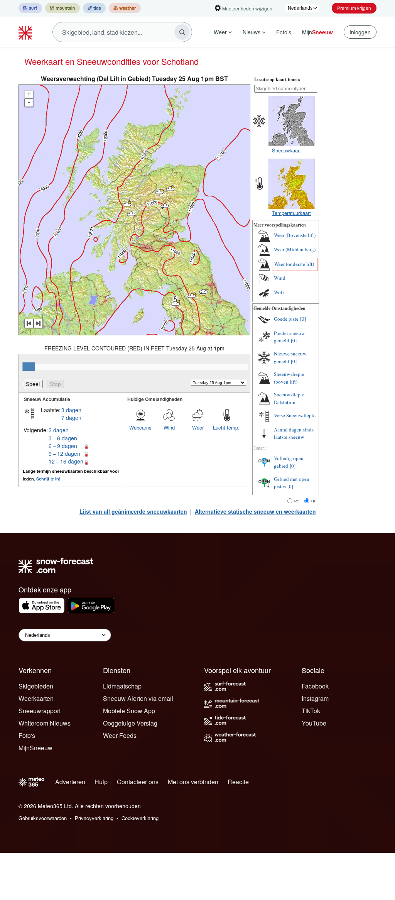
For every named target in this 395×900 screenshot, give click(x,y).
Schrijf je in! (48, 479)
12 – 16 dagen (66, 461)
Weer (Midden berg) (295, 249)
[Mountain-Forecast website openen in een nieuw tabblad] (62, 8)
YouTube (314, 723)
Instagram (315, 698)
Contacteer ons (138, 781)
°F (313, 501)
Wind (169, 427)
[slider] (28, 366)
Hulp (101, 781)
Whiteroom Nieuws (45, 723)
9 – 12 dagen (64, 453)
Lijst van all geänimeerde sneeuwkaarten (133, 511)
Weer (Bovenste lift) (295, 235)
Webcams (140, 427)
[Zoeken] (182, 32)
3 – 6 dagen (63, 438)
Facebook (315, 686)
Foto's (283, 32)
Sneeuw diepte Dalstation (289, 398)
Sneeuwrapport (40, 710)
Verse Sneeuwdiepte (295, 415)
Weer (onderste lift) (294, 264)
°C (296, 501)
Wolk (279, 292)
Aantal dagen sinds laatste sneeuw (294, 433)
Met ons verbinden (193, 781)
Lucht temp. (226, 427)
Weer (220, 32)
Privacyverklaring (94, 818)
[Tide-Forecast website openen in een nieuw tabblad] (94, 8)
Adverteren (70, 781)
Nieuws (251, 32)
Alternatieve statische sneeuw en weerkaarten (255, 511)
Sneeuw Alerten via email (138, 698)
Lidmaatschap (122, 686)
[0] (303, 318)
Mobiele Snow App (129, 710)
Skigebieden (36, 686)
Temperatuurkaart (291, 213)
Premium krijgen (354, 8)
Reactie (238, 781)
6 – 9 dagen (63, 446)
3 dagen (71, 410)
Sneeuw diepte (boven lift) (289, 377)
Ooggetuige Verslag (130, 723)
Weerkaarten (36, 698)
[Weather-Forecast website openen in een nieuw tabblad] (125, 8)
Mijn (317, 32)
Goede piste (286, 318)
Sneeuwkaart (286, 150)
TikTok (311, 710)
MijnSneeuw (35, 747)
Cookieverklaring (140, 818)
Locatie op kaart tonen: (277, 79)
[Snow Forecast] (26, 32)
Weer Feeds (120, 735)
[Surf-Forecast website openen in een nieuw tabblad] (30, 8)
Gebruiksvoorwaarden (43, 818)
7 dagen (71, 417)
